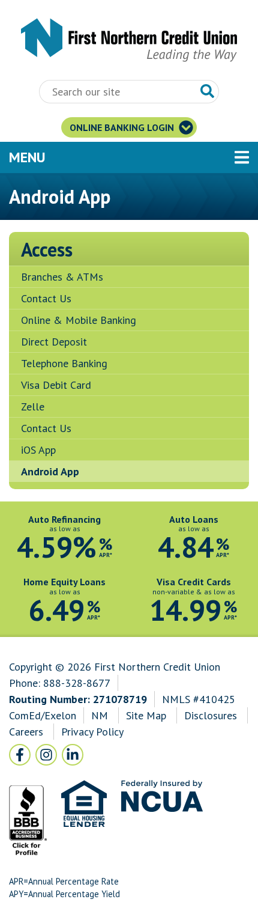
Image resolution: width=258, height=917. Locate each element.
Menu (93, 156)
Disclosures (210, 715)
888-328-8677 (76, 683)
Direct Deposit (54, 342)
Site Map (146, 715)
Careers (27, 732)
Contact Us (46, 298)
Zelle (32, 406)
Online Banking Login (123, 127)
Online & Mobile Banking (78, 320)
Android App (50, 471)
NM (101, 715)
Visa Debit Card (56, 385)
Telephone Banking (64, 363)
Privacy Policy (92, 732)
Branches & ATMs (62, 277)
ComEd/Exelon (42, 715)
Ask (207, 91)
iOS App (38, 450)
